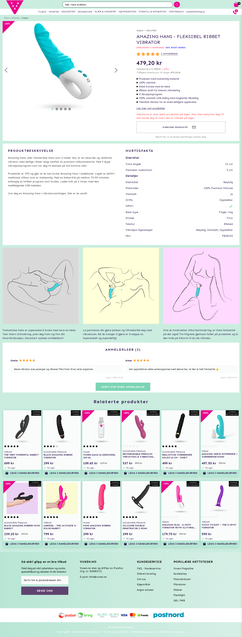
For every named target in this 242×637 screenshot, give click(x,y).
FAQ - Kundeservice (149, 568)
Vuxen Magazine (184, 568)
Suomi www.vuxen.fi (116, 631)
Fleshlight (179, 595)
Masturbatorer (182, 579)
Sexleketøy (180, 573)
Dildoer (178, 589)
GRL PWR (179, 600)
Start (7, 18)
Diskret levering (146, 573)
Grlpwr (25, 18)
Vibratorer (180, 584)
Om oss (141, 579)
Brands (15, 18)
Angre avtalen (145, 589)
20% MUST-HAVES (175, 47)
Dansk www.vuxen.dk (172, 631)
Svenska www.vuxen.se (86, 631)
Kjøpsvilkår (143, 584)
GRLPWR (151, 30)
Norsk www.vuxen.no (144, 631)
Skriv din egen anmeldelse (123, 386)
